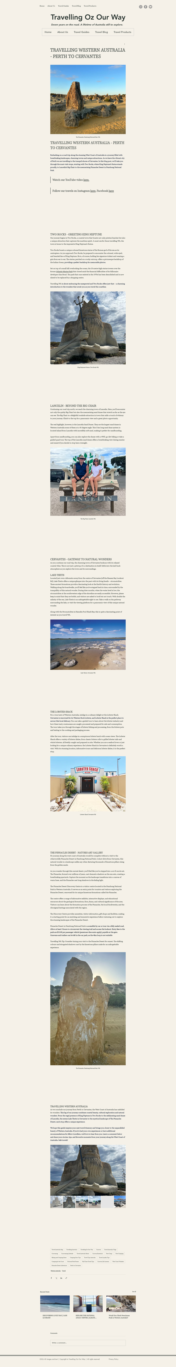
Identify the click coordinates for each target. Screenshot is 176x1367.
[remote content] (88, 213)
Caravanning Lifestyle (67, 1254)
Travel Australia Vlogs (110, 1250)
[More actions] (124, 44)
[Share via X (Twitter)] (56, 1278)
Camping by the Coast (58, 1261)
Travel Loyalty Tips (104, 1257)
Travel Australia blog (57, 1250)
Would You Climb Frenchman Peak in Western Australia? (119, 1316)
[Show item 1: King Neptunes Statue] (56, 1202)
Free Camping (119, 1254)
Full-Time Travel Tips (88, 1261)
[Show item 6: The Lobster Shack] (120, 1202)
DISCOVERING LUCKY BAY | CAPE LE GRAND (55, 1316)
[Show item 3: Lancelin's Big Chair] (82, 1202)
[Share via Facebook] (51, 1278)
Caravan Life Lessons (103, 1261)
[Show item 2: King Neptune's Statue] (69, 1202)
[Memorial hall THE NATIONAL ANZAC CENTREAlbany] (88, 1303)
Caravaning (55, 1254)
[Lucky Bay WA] (55, 1303)
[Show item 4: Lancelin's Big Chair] (95, 1202)
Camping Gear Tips (75, 1257)
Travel (64, 1271)
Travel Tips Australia (90, 1257)
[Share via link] (66, 1278)
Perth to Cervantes (75, 1265)
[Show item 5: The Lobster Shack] (107, 1202)
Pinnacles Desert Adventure (59, 1265)
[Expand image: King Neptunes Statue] (88, 1170)
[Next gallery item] (123, 1170)
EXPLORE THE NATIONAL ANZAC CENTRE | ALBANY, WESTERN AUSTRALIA (85, 1316)
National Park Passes (73, 1261)
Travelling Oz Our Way (87, 1250)
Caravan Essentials (97, 1254)
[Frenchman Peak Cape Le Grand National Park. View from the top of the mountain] (121, 1303)
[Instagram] (140, 6)
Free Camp (109, 1254)
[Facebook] (145, 6)
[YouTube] (150, 6)
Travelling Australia (71, 1250)
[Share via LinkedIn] (61, 1278)
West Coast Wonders (118, 1261)
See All (134, 1292)
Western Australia (56, 1271)
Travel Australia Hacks (83, 1254)
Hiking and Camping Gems (59, 1257)
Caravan (98, 1250)
